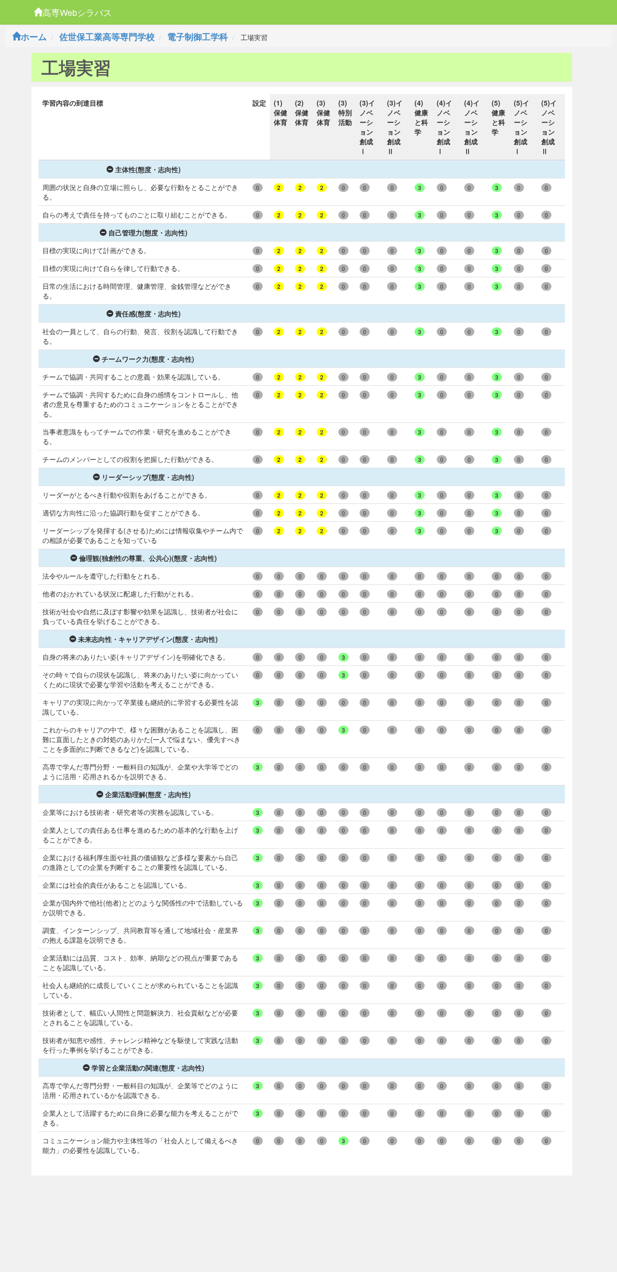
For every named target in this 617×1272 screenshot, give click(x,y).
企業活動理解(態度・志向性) (148, 794)
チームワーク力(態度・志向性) (148, 359)
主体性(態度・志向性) (148, 169)
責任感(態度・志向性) (148, 313)
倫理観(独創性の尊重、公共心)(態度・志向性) (148, 558)
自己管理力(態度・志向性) (148, 232)
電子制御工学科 (197, 36)
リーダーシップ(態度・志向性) (148, 477)
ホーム (34, 36)
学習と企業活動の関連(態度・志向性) (148, 1067)
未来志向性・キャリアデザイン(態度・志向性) (148, 639)
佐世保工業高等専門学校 (107, 36)
